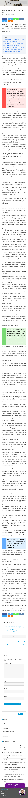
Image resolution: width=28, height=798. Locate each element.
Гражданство (5, 725)
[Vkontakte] (21, 19)
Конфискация (5, 734)
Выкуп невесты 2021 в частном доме (14, 631)
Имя (5, 681)
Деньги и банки (6, 728)
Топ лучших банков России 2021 (13, 626)
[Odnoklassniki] (10, 21)
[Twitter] (10, 19)
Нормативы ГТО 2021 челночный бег (13, 752)
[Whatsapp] (16, 19)
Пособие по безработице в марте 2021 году (14, 759)
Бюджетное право (6, 723)
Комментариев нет (19, 14)
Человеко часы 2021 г (9, 771)
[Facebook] (4, 19)
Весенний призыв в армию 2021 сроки (13, 745)
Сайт (5, 696)
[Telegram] (4, 21)
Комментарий (7, 663)
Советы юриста (6, 736)
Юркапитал (4, 789)
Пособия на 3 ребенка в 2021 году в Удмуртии (19, 644)
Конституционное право (10, 636)
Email (6, 688)
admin (4, 14)
